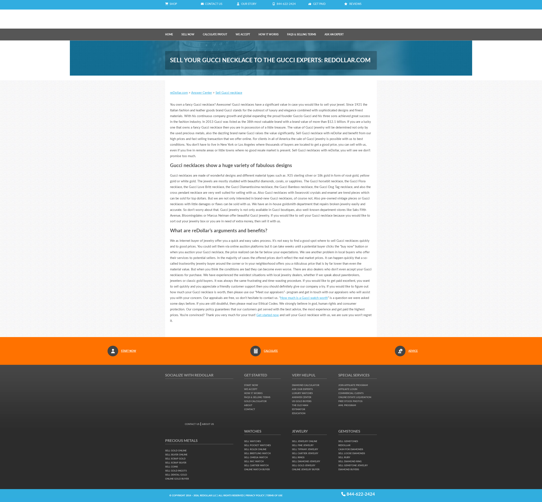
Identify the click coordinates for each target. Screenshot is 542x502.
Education (298, 413)
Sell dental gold (176, 475)
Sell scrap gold (175, 459)
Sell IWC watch (254, 461)
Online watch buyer (257, 469)
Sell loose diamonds (351, 453)
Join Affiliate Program (353, 385)
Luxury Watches (302, 393)
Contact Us (192, 424)
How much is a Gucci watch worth (304, 298)
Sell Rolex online (255, 449)
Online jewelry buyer (305, 469)
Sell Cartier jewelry (305, 453)
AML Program (347, 405)
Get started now (267, 315)
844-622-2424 (286, 4)
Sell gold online (176, 450)
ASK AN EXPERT (334, 34)
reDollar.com (179, 92)
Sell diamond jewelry (306, 461)
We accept (250, 389)
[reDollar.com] (189, 15)
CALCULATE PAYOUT (215, 34)
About (248, 405)
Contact (249, 409)
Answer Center (201, 92)
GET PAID (319, 4)
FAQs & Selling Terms (301, 34)
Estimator (298, 409)
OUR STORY (248, 4)
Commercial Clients (351, 393)
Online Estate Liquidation (354, 397)
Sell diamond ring (350, 461)
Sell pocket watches (257, 445)
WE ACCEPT (243, 34)
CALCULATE (271, 351)
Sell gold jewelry (303, 465)
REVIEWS (355, 4)
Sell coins (171, 467)
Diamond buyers (348, 469)
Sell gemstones (348, 441)
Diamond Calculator (305, 385)
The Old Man (300, 405)
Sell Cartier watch (256, 465)
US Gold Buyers (301, 401)
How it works (253, 393)
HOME (169, 34)
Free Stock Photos (350, 401)
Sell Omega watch (256, 457)
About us (208, 424)
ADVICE (413, 351)
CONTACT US (213, 4)
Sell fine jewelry (303, 445)
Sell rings (298, 457)
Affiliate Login (347, 389)
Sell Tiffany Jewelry (305, 449)
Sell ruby (344, 457)
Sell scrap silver (175, 463)
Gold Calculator (255, 401)
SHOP (172, 4)
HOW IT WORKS (269, 34)
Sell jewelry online (304, 441)
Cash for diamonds (350, 449)
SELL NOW (187, 34)
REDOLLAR (344, 445)
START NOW (128, 351)
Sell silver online (176, 455)
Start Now (251, 385)
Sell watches (252, 441)
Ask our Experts (302, 389)
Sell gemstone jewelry (353, 465)
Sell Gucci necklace (229, 92)
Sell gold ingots (176, 471)
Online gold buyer (177, 479)
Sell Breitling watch (257, 453)
